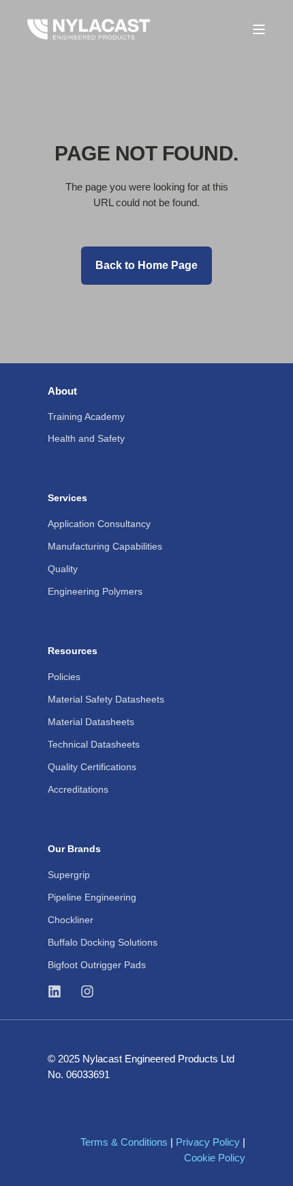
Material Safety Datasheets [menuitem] (106, 699)
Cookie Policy (214, 1157)
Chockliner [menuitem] (70, 919)
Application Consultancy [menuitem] (99, 523)
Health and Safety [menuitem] (86, 438)
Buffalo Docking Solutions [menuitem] (102, 942)
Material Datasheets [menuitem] (91, 721)
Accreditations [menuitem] (78, 789)
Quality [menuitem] (63, 568)
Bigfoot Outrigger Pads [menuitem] (97, 964)
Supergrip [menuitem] (69, 874)
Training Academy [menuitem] (86, 416)
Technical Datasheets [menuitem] (94, 744)
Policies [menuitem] (64, 676)
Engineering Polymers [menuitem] (95, 591)
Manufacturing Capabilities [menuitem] (105, 546)
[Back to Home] (88, 28)
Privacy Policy (208, 1142)
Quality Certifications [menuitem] (92, 766)
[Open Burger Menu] (259, 29)
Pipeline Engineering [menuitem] (92, 897)
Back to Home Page (146, 265)
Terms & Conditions (124, 1142)
